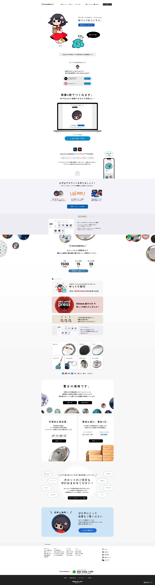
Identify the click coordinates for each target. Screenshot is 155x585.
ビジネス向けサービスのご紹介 (59, 553)
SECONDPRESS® (47, 4)
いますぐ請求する (87, 530)
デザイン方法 (68, 550)
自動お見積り (46, 556)
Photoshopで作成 (69, 555)
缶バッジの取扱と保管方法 (58, 555)
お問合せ (97, 4)
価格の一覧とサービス (47, 553)
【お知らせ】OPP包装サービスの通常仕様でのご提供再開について (77, 54)
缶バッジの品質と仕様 (47, 550)
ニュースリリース (78, 550)
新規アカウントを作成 (77, 206)
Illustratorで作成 (69, 553)
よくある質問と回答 (57, 550)
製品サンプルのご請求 (79, 553)
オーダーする (89, 4)
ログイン (107, 4)
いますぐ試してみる (77, 138)
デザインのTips (78, 555)
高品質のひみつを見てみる (86, 25)
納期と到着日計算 (47, 555)
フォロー (87, 78)
